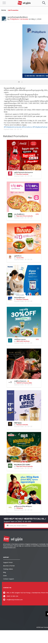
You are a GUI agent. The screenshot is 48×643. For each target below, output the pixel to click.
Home (3, 10)
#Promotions (27, 127)
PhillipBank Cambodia (19, 19)
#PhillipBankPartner (40, 127)
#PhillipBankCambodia (13, 127)
